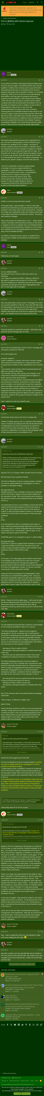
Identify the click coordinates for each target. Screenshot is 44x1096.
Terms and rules (14, 1081)
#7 (42, 326)
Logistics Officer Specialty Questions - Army (22, 1015)
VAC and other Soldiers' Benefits (21, 1008)
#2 (42, 137)
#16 (42, 950)
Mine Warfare (11, 996)
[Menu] (2, 2)
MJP (6, 979)
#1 (42, 80)
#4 (42, 252)
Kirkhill (7, 998)
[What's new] (37, 2)
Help (31, 1081)
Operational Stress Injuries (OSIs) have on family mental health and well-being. (22, 1005)
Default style (7, 1078)
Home (36, 1081)
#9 (42, 414)
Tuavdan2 (8, 1008)
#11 (42, 597)
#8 (42, 344)
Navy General (14, 998)
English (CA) (17, 1078)
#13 (42, 732)
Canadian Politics (19, 989)
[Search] (42, 2)
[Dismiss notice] (41, 8)
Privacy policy (25, 1081)
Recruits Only (16, 1017)
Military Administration (14, 979)
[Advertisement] (22, 48)
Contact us (4, 1081)
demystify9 (8, 1017)
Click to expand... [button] (22, 752)
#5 (42, 268)
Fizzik (4, 24)
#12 (42, 621)
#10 (42, 447)
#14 (42, 820)
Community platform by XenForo (17, 1084)
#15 (42, 931)
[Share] (39, 80)
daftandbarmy (9, 989)
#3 (42, 198)
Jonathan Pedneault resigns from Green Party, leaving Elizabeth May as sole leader (24, 986)
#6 (42, 299)
